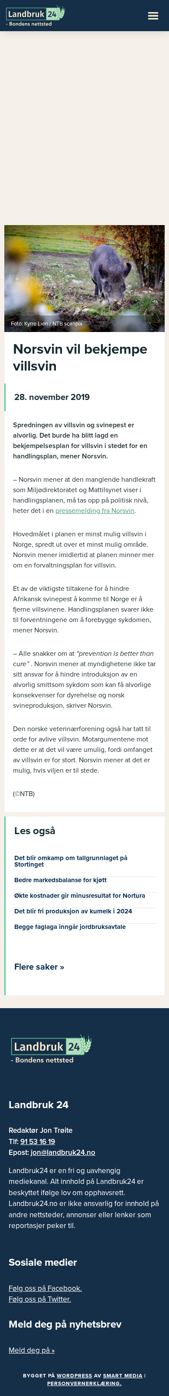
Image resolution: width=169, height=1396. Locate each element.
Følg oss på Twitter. (40, 1299)
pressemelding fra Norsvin (94, 510)
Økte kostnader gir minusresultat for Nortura (79, 896)
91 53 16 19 (37, 1141)
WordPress (74, 1376)
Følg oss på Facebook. (45, 1288)
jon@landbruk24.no (63, 1152)
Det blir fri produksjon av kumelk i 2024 (73, 911)
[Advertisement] (84, 132)
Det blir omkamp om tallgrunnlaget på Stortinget (70, 861)
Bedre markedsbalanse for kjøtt (60, 880)
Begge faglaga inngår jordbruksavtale (70, 927)
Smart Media (123, 1376)
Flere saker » (39, 967)
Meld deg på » (32, 1350)
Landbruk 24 (47, 15)
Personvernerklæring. (84, 1383)
